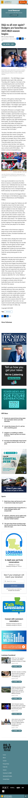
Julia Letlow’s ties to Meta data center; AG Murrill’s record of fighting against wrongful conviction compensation (18, 722)
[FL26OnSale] (14, 347)
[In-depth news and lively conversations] (14, 544)
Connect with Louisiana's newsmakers (14, 620)
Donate (23, 2)
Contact (4, 760)
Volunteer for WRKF (7, 773)
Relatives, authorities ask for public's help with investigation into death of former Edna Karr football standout (15, 517)
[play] (2, 796)
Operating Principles (7, 776)
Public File (5, 766)
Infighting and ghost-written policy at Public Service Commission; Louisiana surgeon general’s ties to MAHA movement (18, 690)
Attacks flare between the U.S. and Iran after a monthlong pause (14, 427)
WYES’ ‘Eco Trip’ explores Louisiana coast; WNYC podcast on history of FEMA (18, 659)
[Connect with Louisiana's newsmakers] (14, 606)
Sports (3, 496)
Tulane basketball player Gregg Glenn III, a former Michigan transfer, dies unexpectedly (15, 509)
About (4, 757)
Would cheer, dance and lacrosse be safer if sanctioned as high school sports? (15, 502)
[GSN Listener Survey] (14, 375)
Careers (4, 770)
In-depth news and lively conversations (14, 561)
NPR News (8, 311)
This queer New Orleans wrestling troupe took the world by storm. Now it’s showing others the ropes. (15, 525)
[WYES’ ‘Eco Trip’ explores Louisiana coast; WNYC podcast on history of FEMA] (6, 660)
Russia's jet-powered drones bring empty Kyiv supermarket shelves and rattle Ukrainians (14, 419)
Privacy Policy (6, 763)
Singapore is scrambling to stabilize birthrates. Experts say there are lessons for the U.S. (14, 434)
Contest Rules (6, 779)
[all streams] (26, 796)
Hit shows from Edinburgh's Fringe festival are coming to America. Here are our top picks (15, 442)
